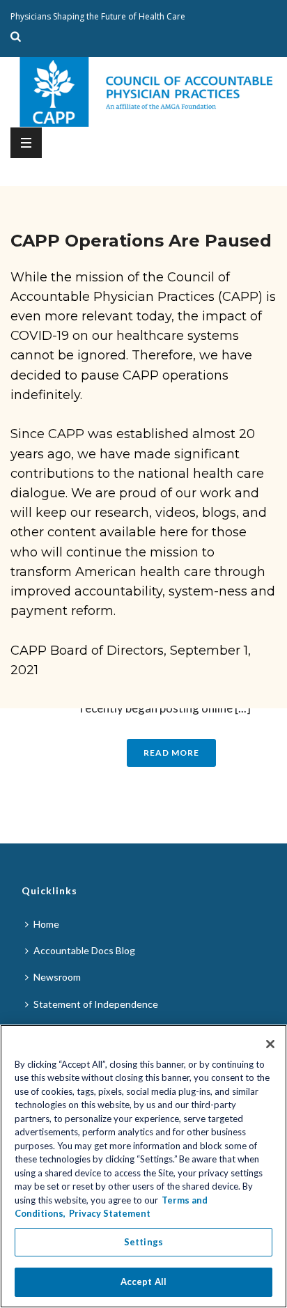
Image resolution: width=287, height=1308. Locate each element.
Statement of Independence (95, 1004)
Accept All (143, 1281)
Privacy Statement (109, 1213)
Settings (143, 1241)
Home (46, 924)
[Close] (270, 1044)
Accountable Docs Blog (84, 950)
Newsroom (57, 977)
